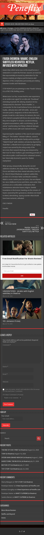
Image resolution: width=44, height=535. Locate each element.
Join (22, 276)
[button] (22, 258)
